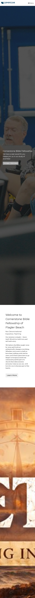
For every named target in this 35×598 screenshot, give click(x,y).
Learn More (12, 375)
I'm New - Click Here (10, 163)
